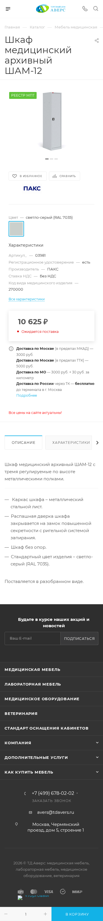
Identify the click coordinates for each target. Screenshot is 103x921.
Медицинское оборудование (42, 698)
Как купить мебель (29, 772)
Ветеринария (21, 713)
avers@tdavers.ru (55, 812)
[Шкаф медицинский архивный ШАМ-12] (51, 121)
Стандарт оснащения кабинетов (46, 728)
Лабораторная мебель (33, 684)
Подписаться (79, 638)
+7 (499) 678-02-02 (53, 793)
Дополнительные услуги (36, 757)
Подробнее (26, 395)
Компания (18, 742)
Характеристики (71, 442)
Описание (23, 442)
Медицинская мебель (32, 669)
